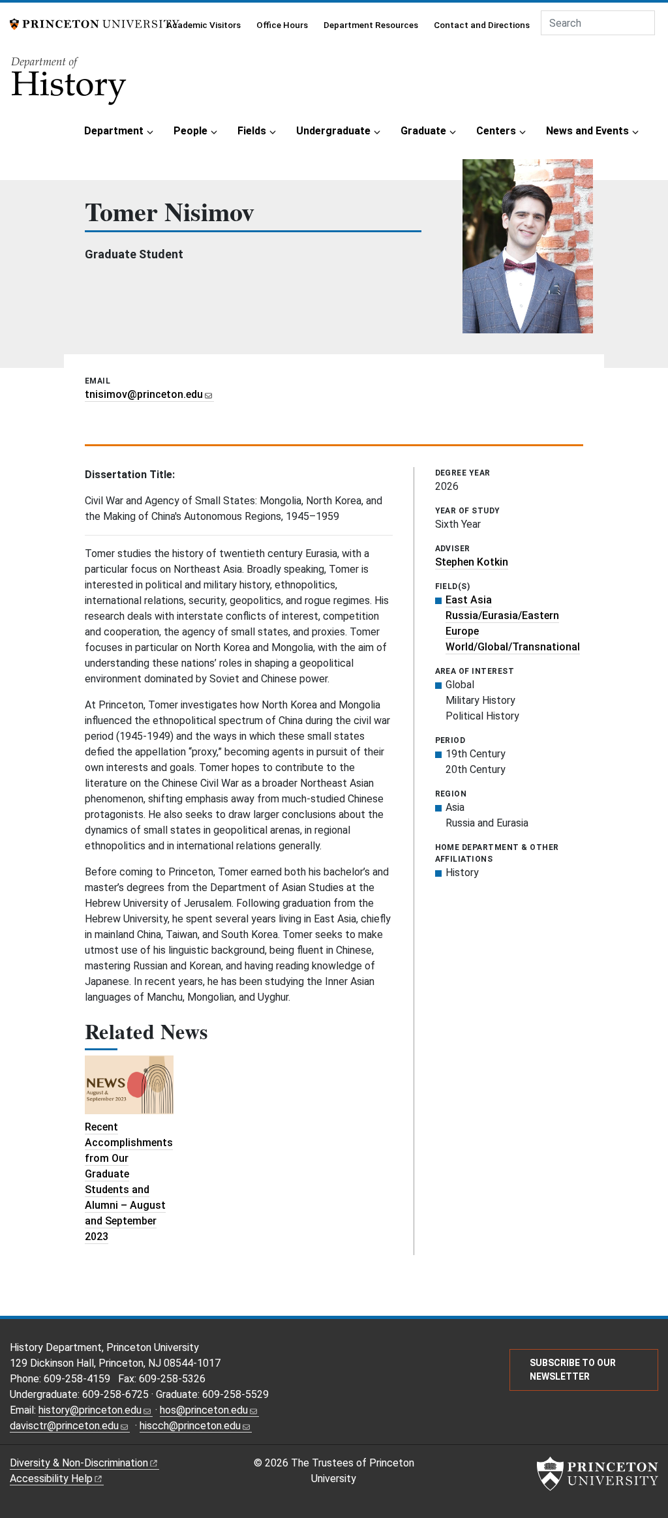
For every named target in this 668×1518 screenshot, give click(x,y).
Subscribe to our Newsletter (573, 1370)
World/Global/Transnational (513, 647)
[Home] (70, 85)
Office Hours (282, 25)
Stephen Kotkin (471, 562)
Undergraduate (333, 131)
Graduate (423, 131)
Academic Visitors (203, 25)
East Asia (469, 600)
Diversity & (79, 1463)
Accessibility (51, 1478)
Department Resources (371, 25)
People (190, 131)
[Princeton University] (94, 23)
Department (114, 131)
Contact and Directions (482, 25)
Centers (496, 131)
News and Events (587, 131)
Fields (251, 131)
